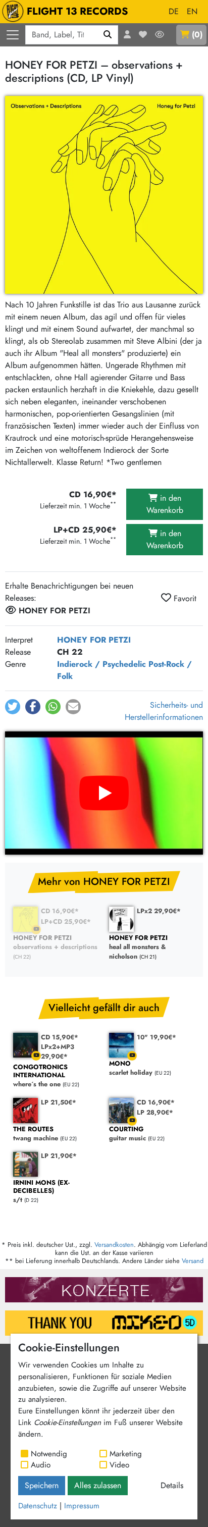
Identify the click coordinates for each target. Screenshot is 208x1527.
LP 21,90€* (59, 1156)
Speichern (42, 1485)
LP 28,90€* (155, 1112)
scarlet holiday (130, 1068)
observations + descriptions (55, 943)
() (197, 34)
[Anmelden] (127, 35)
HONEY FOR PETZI (94, 640)
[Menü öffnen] (13, 34)
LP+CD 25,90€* (66, 921)
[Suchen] (107, 34)
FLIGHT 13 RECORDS (77, 11)
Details (172, 1485)
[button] (12, 706)
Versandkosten (114, 1244)
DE (174, 11)
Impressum (81, 1505)
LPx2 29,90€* (159, 911)
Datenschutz (37, 1505)
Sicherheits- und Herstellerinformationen (164, 711)
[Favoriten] (143, 35)
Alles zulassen (97, 1485)
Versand (192, 1261)
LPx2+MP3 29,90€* (57, 1051)
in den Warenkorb (164, 504)
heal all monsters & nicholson (138, 947)
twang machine (35, 1134)
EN (192, 11)
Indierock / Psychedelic (101, 664)
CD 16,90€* (60, 911)
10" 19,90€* (156, 1037)
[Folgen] (159, 35)
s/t (41, 1191)
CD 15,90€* (59, 1037)
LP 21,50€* (58, 1102)
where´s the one (40, 1076)
